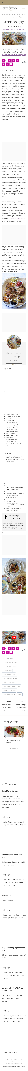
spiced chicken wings (9, 690)
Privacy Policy (18, 1059)
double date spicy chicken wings (7, 705)
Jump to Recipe (9, 70)
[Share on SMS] (11, 64)
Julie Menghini (8, 791)
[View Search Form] (3, 2)
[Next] (22, 736)
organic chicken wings (10, 678)
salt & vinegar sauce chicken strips (21, 705)
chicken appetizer (8, 658)
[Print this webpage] (17, 60)
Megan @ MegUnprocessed (13, 948)
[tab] (10, 748)
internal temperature (15, 218)
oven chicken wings (9, 682)
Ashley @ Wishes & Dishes (13, 855)
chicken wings (7, 670)
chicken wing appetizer (10, 662)
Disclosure (9, 1059)
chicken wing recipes (9, 666)
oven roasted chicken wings (11, 686)
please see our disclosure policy (14, 55)
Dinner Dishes (21, 29)
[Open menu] (23, 7)
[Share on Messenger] (3, 64)
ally (4, 817)
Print (14, 364)
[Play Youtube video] (14, 637)
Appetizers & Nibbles (9, 29)
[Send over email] (13, 60)
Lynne (4, 895)
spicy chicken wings (9, 694)
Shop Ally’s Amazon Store (14, 1063)
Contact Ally (14, 1061)
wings (20, 694)
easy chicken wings (9, 674)
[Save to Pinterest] (10, 60)
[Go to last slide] (5, 736)
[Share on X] (7, 64)
